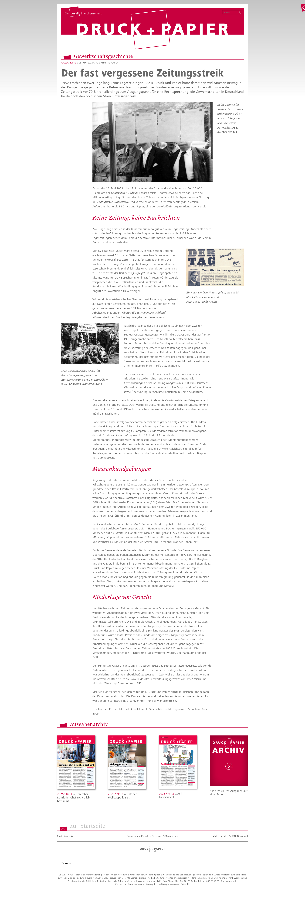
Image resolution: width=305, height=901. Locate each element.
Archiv (69, 836)
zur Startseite (87, 826)
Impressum (133, 836)
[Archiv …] (303, 8)
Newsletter (157, 836)
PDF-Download (240, 836)
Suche (60, 836)
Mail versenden (220, 836)
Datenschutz (171, 836)
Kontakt (145, 836)
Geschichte (69, 63)
